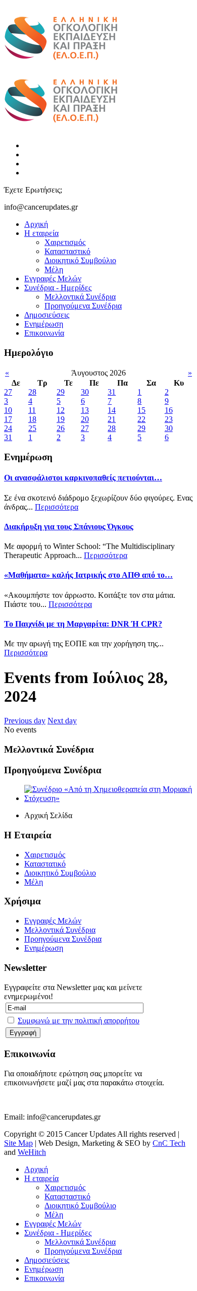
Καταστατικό (45, 863)
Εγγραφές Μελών (52, 278)
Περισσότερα (56, 507)
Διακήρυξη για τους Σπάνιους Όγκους (68, 526)
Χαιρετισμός (64, 242)
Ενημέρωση (43, 324)
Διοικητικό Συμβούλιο (80, 260)
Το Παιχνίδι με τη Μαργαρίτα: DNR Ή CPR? (83, 624)
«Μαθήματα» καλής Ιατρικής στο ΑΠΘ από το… (88, 575)
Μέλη (53, 269)
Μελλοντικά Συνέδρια (80, 296)
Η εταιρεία (41, 233)
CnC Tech (169, 1143)
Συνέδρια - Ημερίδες (57, 287)
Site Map (18, 1143)
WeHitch (32, 1152)
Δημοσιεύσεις (46, 315)
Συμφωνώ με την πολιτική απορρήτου (78, 1020)
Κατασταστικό (67, 251)
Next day (62, 720)
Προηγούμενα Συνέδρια (83, 305)
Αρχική (36, 224)
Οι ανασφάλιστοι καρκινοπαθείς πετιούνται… (83, 477)
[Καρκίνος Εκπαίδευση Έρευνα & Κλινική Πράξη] (61, 66)
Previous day (24, 720)
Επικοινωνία (44, 333)
